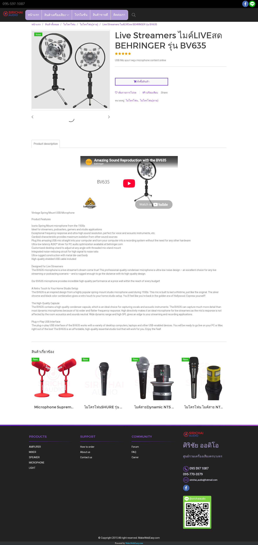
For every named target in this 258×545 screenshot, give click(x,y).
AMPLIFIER (35, 446)
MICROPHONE (36, 462)
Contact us (86, 457)
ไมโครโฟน (132, 100)
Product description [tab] (46, 143)
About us (85, 452)
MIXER (32, 452)
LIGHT (32, 467)
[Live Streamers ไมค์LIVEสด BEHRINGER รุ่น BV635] (71, 70)
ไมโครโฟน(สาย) (149, 100)
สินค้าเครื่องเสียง (55, 14)
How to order (87, 446)
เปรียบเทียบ (151, 92)
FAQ (134, 452)
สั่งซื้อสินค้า (143, 81)
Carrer (135, 457)
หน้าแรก (33, 14)
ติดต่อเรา (119, 14)
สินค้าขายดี (100, 14)
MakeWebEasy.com (134, 543)
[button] (134, 15)
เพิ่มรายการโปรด (126, 92)
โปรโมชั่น (81, 14)
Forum (135, 446)
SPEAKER (34, 457)
